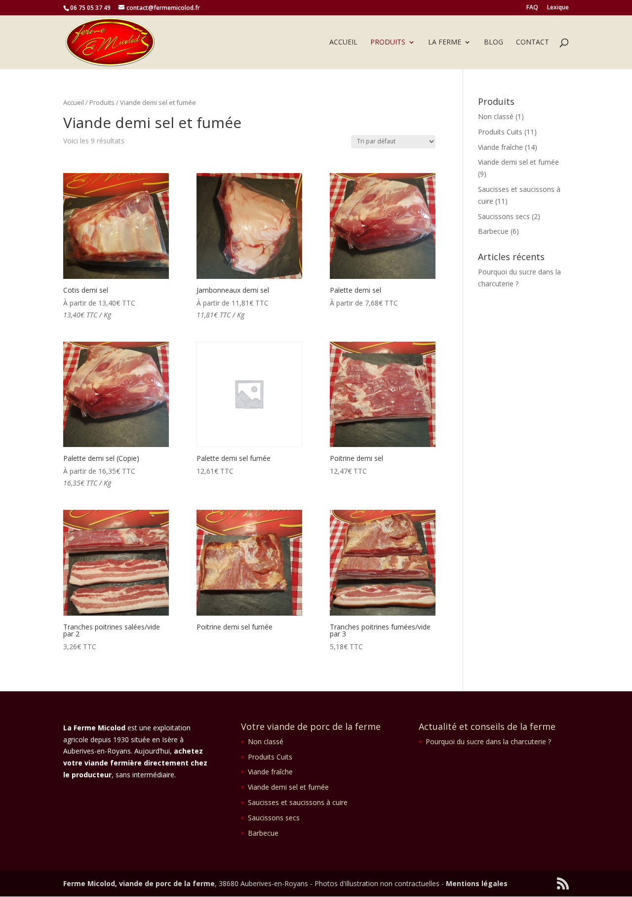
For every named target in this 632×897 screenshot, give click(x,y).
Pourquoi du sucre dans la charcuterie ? (488, 741)
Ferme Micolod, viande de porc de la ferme (139, 883)
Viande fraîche (500, 147)
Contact (532, 42)
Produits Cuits (500, 131)
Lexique (558, 7)
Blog (493, 42)
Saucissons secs (504, 216)
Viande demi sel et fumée (518, 162)
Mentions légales (477, 883)
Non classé (496, 116)
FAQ (532, 7)
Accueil (343, 42)
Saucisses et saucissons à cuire (298, 802)
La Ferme (444, 42)
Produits (387, 42)
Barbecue (493, 231)
